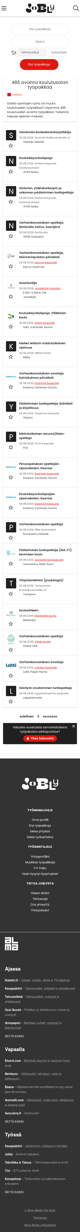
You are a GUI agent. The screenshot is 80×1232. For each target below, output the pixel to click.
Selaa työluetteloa (40, 837)
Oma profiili (40, 820)
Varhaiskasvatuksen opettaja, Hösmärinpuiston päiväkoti (41, 255)
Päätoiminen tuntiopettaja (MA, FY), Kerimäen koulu (45, 552)
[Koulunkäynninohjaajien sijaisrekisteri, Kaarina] (11, 497)
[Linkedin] (41, 798)
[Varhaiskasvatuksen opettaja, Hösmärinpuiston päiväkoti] (11, 256)
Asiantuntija (28, 283)
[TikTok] (47, 798)
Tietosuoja (40, 899)
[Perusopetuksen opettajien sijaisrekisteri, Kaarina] (11, 467)
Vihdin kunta (43, 641)
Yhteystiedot (40, 910)
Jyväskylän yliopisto (48, 288)
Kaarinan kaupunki (47, 383)
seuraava (50, 716)
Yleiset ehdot (40, 893)
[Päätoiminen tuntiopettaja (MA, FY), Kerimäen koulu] (11, 553)
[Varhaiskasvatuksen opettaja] (11, 639)
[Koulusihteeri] (11, 613)
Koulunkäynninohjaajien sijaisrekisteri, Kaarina (37, 496)
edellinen (27, 716)
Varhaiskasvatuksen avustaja (41, 662)
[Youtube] (53, 798)
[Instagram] (34, 798)
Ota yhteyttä (40, 905)
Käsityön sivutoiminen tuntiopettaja (45, 688)
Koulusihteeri (28, 610)
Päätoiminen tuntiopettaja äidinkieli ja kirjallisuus (46, 406)
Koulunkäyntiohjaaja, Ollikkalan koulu (42, 315)
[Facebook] (27, 798)
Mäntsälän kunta (45, 616)
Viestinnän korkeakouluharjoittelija (45, 132)
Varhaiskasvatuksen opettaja (41, 524)
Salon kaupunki (45, 323)
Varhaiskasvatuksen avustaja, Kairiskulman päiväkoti (41, 375)
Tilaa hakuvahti (42, 738)
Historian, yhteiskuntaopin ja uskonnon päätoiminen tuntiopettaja (46, 190)
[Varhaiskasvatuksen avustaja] (11, 665)
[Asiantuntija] (11, 286)
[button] (15, 53)
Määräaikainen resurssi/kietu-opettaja (42, 436)
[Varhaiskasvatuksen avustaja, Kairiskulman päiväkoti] (11, 376)
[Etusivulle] (40, 8)
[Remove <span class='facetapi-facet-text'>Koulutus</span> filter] (9, 94)
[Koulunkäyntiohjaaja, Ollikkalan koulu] (11, 316)
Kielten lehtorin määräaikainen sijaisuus (42, 345)
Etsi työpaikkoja (40, 826)
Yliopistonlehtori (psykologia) (41, 580)
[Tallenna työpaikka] (11, 145)
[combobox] (40, 29)
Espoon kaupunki (46, 262)
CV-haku (40, 868)
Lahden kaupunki (46, 667)
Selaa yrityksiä (40, 831)
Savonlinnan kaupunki (49, 560)
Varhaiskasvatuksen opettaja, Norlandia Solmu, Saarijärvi (41, 225)
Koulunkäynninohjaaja (36, 158)
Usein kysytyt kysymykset (40, 874)
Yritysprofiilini (40, 857)
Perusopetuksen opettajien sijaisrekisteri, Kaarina (39, 466)
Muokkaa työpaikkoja (40, 862)
